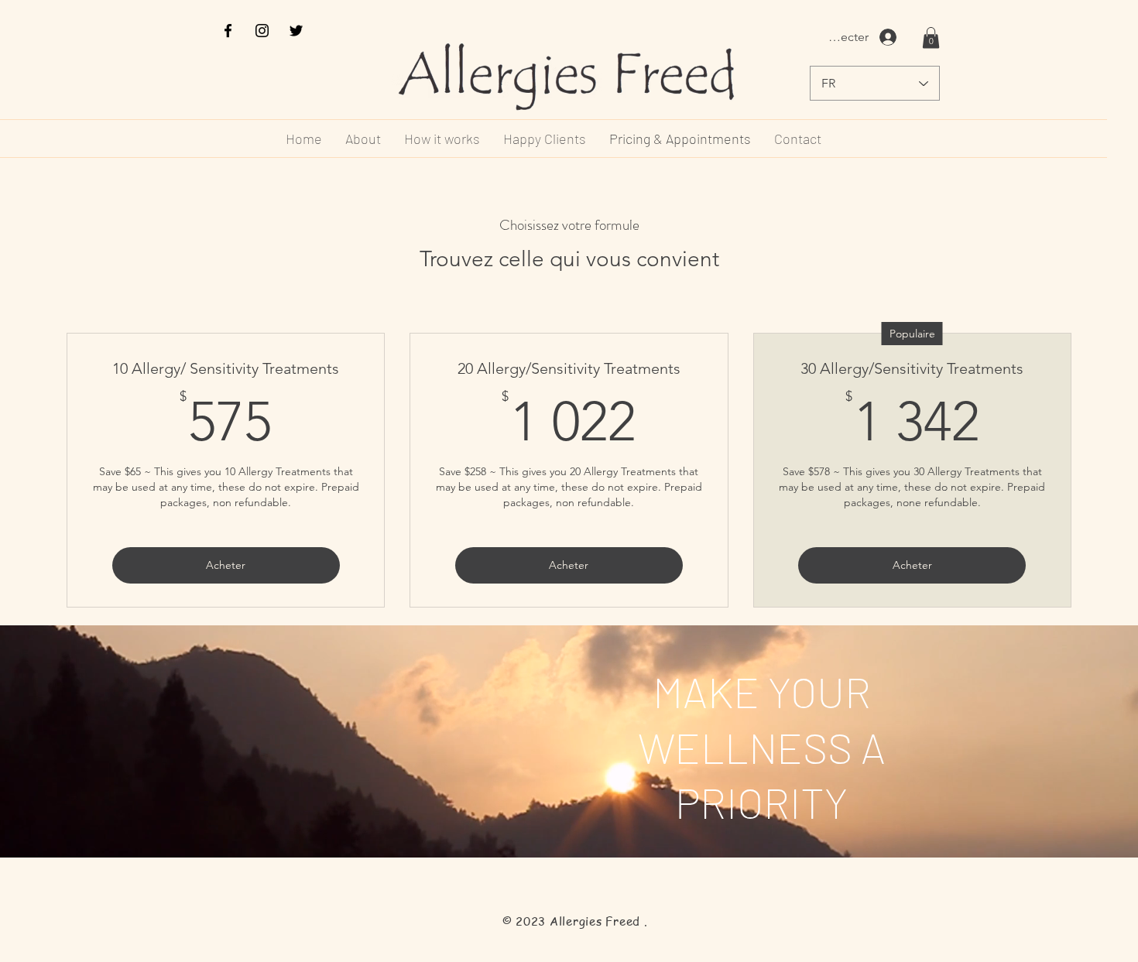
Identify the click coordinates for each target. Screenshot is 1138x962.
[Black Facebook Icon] (228, 30)
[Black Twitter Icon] (296, 30)
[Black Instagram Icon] (262, 30)
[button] (931, 37)
